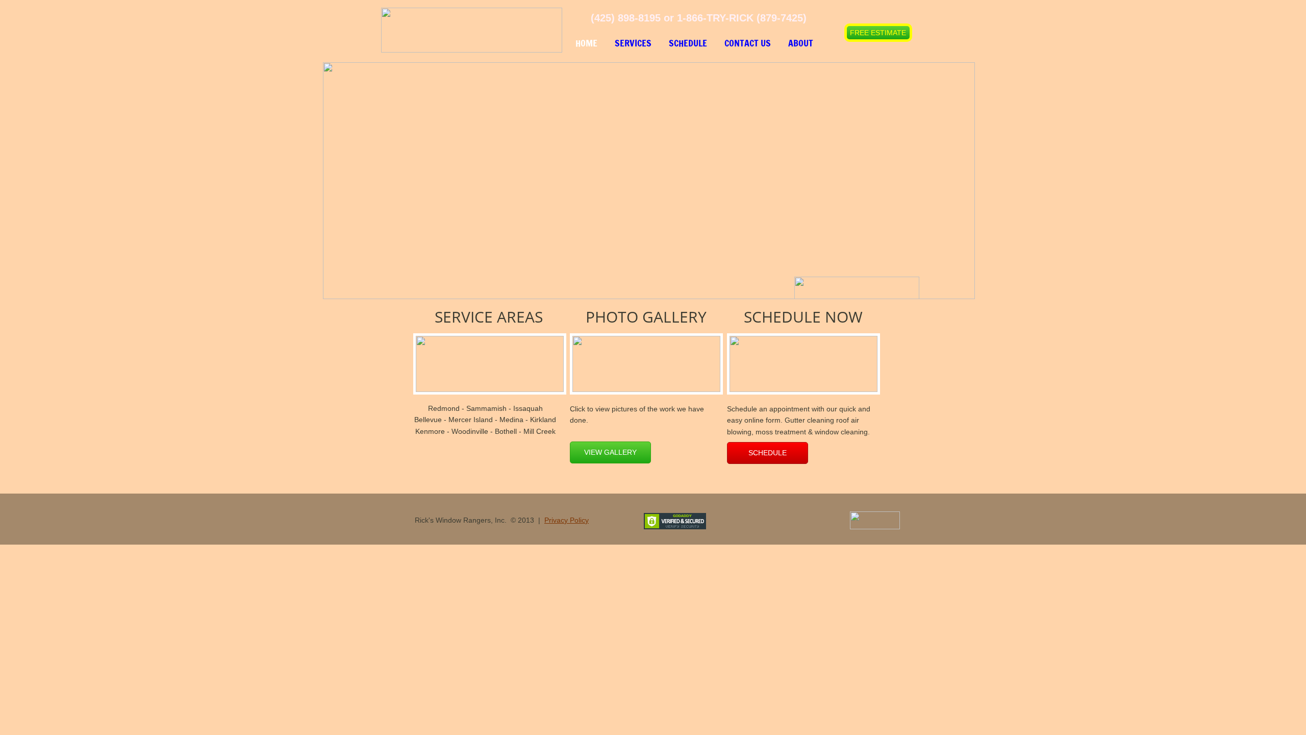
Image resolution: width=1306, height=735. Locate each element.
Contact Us (747, 43)
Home (586, 43)
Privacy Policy (566, 520)
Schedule (688, 43)
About (800, 43)
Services (633, 43)
